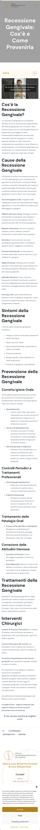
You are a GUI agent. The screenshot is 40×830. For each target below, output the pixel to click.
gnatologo (22, 734)
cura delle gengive (14, 731)
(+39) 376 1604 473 (20, 781)
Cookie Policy (14, 827)
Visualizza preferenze (20, 822)
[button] (37, 787)
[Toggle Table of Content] (33, 73)
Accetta (20, 809)
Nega (20, 815)
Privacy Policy (24, 827)
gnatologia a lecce (9, 734)
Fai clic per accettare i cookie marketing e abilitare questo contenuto (20, 88)
